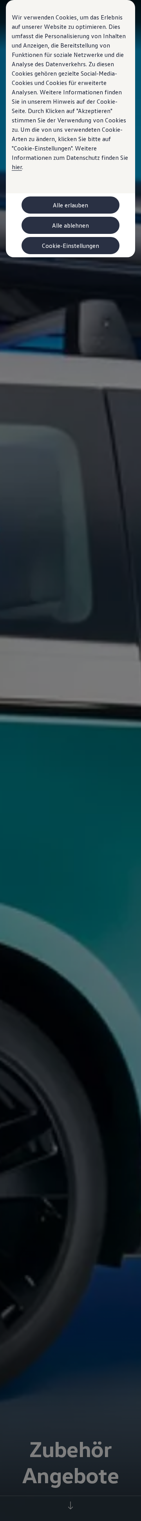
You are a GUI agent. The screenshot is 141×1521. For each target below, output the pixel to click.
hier (17, 167)
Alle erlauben (70, 205)
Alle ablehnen (70, 225)
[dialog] (70, 760)
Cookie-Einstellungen (70, 245)
